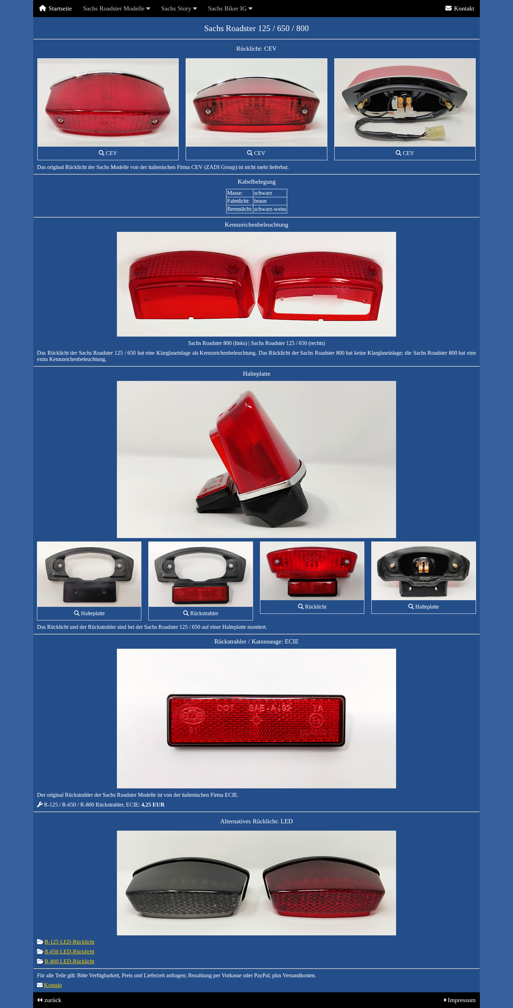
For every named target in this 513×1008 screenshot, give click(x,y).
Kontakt (463, 8)
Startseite (59, 8)
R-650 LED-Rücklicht (69, 952)
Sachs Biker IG (228, 8)
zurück (52, 999)
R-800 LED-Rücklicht (69, 961)
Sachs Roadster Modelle (114, 8)
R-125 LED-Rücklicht (69, 942)
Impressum (462, 999)
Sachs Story (177, 8)
